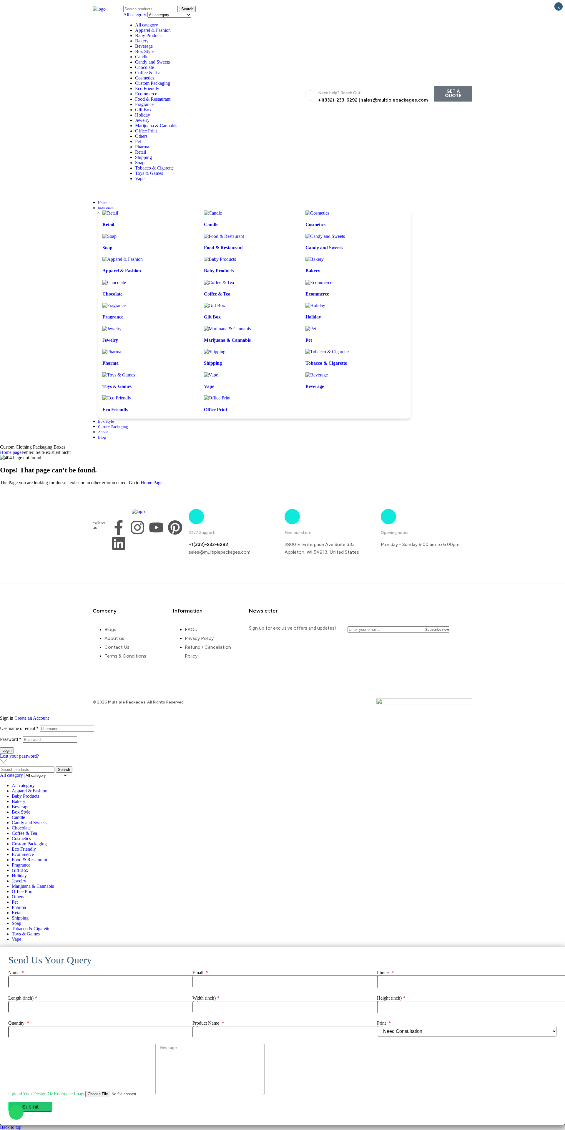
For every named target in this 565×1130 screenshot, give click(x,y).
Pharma (142, 146)
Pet (138, 141)
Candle (141, 56)
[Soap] (109, 236)
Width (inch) (206, 997)
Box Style (144, 51)
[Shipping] (214, 351)
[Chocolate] (114, 282)
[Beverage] (316, 374)
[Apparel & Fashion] (122, 259)
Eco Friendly (147, 88)
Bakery (142, 40)
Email (200, 972)
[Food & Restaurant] (224, 236)
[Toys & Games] (118, 374)
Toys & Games (149, 173)
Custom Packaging (152, 83)
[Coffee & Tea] (219, 282)
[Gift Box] (214, 305)
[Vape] (211, 374)
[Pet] (310, 328)
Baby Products (148, 35)
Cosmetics (144, 77)
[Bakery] (314, 259)
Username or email (19, 728)
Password (10, 739)
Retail (140, 152)
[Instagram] (137, 527)
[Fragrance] (114, 305)
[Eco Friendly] (116, 397)
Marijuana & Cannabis (156, 125)
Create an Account (31, 718)
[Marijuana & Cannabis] (227, 328)
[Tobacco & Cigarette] (327, 351)
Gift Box (143, 109)
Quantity (18, 1023)
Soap (139, 162)
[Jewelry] (112, 328)
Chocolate (144, 67)
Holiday (142, 114)
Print (384, 1023)
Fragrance (144, 104)
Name (16, 972)
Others (141, 136)
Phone (385, 972)
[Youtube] (156, 527)
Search (187, 9)
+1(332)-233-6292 (338, 100)
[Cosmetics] (317, 212)
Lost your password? (19, 756)
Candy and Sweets (152, 61)
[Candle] (213, 212)
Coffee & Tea (147, 72)
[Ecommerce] (318, 282)
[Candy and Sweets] (325, 236)
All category (146, 24)
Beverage (144, 46)
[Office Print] (217, 397)
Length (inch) (22, 997)
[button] (453, 94)
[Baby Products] (220, 259)
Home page (10, 452)
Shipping (143, 157)
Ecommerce (146, 93)
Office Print (146, 130)
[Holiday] (315, 305)
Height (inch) (391, 997)
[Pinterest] (175, 527)
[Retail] (110, 212)
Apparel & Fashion (153, 30)
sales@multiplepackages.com (394, 100)
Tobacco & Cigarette (154, 167)
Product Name (208, 1023)
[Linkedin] (118, 543)
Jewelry (142, 120)
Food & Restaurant (152, 99)
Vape (139, 178)
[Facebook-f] (118, 527)
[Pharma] (111, 351)
